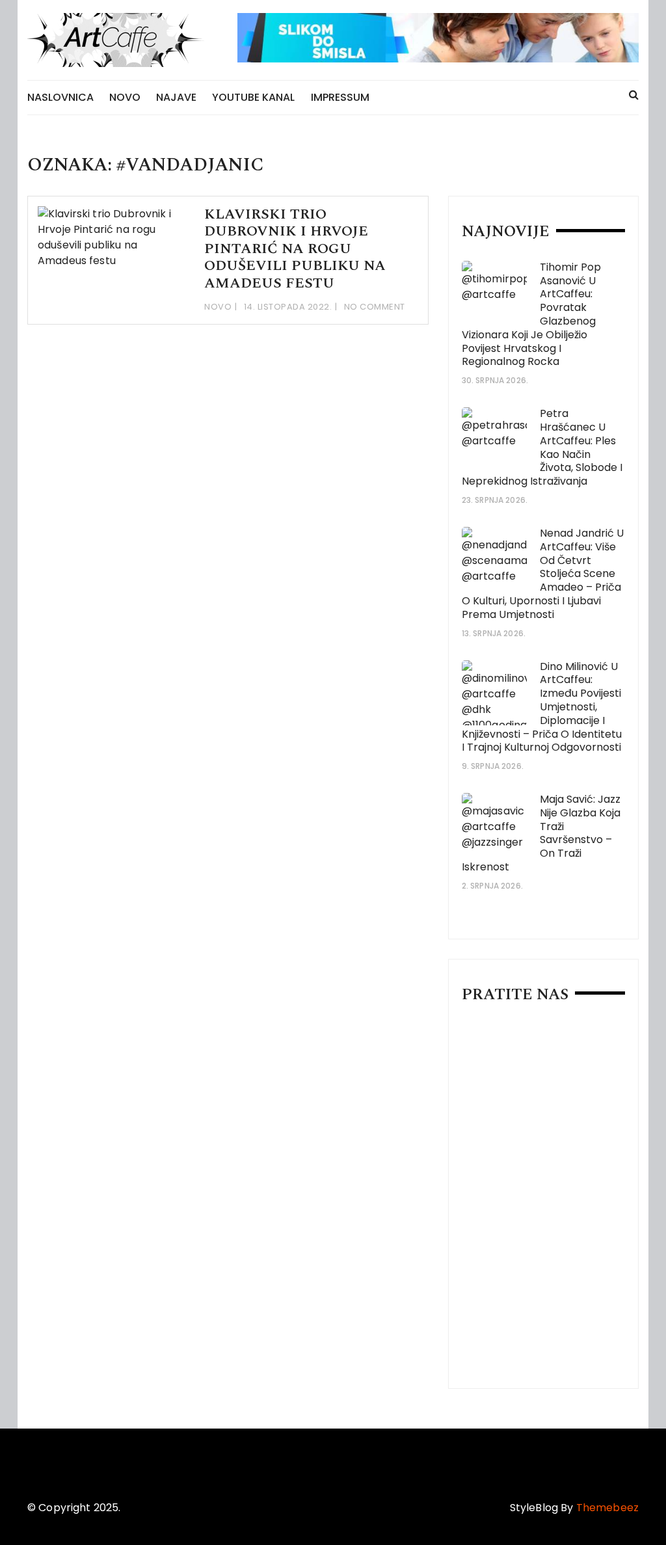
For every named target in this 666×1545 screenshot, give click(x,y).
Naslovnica (60, 97)
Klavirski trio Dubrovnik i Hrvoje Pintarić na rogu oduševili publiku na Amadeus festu (295, 249)
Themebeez (607, 1507)
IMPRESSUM (340, 97)
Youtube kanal (253, 97)
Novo (124, 97)
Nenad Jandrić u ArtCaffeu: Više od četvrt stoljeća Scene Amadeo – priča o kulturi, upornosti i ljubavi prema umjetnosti (543, 574)
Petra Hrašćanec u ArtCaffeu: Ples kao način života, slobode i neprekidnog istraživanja (542, 447)
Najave (176, 97)
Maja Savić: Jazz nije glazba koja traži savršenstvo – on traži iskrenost (541, 833)
